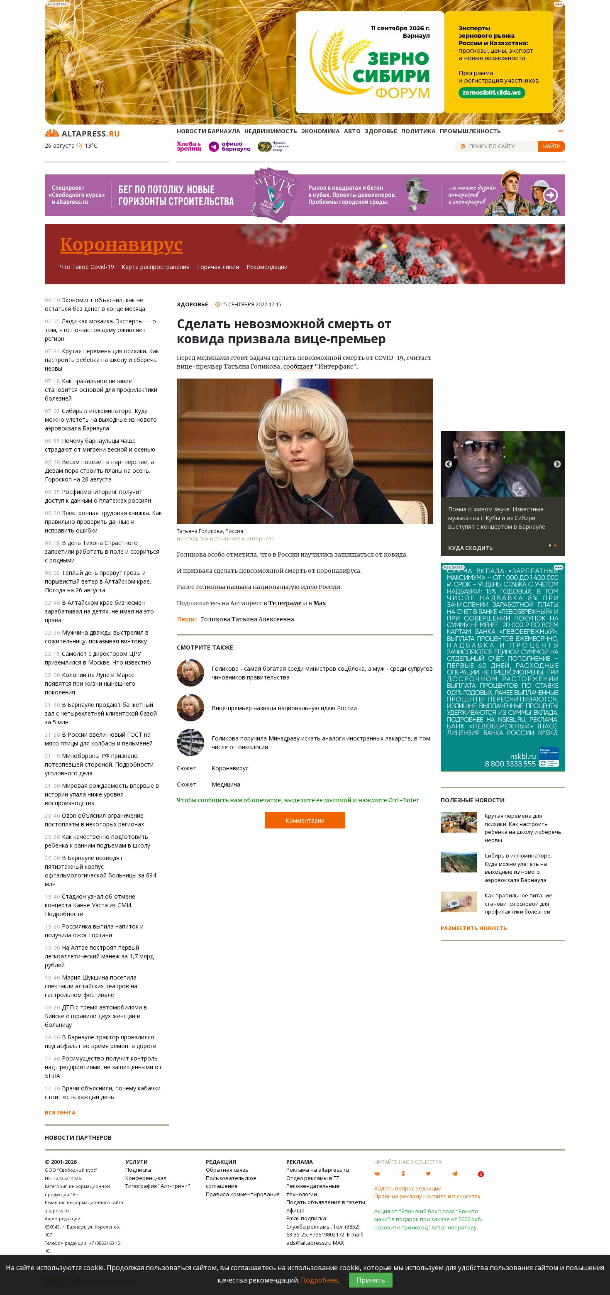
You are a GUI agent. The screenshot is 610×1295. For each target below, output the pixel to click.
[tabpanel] (503, 497)
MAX (338, 1242)
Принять (370, 1280)
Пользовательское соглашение (231, 1182)
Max (319, 603)
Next (557, 464)
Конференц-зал (145, 1178)
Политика (418, 131)
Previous (448, 464)
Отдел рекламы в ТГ (312, 1178)
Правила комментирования (243, 1194)
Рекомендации (267, 267)
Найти (552, 146)
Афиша (295, 1210)
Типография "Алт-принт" (157, 1186)
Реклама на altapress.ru (317, 1169)
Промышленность (470, 131)
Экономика (320, 131)
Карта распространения (156, 267)
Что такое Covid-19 (87, 267)
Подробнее (319, 1280)
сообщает (298, 366)
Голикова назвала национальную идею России (268, 587)
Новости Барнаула (208, 131)
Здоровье (381, 131)
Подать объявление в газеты (325, 1202)
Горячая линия (218, 267)
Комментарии (305, 820)
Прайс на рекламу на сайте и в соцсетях (427, 1196)
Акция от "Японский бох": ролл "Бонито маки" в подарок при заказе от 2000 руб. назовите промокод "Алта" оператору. (428, 1219)
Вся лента (60, 1112)
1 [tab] (550, 546)
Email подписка (306, 1218)
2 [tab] (555, 546)
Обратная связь (227, 1169)
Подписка (138, 1169)
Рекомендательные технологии (312, 1190)
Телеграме (285, 603)
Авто (352, 131)
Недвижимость (270, 131)
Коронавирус (121, 244)
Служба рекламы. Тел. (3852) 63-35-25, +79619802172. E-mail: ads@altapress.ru (324, 1234)
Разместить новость (474, 928)
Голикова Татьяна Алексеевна (247, 619)
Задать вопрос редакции (408, 1188)
